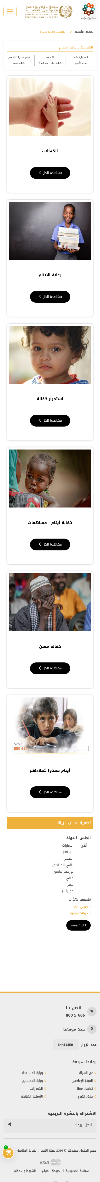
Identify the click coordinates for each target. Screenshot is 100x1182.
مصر (70, 884)
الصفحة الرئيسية (84, 32)
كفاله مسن (19, 63)
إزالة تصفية (78, 925)
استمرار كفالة (81, 57)
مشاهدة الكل (51, 173)
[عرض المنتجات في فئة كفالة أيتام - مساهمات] (50, 478)
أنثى (83, 845)
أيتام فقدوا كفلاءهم (19, 57)
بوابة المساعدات (31, 1073)
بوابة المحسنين (32, 1080)
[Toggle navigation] (10, 11)
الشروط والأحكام (25, 1171)
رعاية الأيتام (81, 63)
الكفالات (50, 57)
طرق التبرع (85, 1096)
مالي (69, 878)
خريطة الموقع (50, 1171)
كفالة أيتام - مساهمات (50, 63)
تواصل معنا (85, 1088)
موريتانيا (67, 891)
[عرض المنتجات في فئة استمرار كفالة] (50, 355)
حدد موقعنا (74, 1029)
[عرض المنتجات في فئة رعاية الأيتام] (50, 231)
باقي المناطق (62, 865)
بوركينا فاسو (63, 871)
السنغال (67, 852)
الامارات (67, 845)
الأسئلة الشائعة (32, 1096)
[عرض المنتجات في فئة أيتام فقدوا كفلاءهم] (50, 726)
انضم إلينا (36, 1088)
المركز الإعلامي (82, 1080)
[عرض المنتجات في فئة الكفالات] (50, 107)
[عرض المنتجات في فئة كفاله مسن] (50, 602)
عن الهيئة (86, 1073)
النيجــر (68, 858)
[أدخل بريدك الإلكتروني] (9, 1125)
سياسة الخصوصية (77, 1171)
